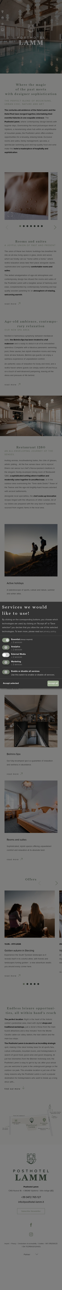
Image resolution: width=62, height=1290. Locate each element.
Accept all (53, 683)
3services (16, 642)
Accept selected (11, 683)
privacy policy (49, 631)
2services (16, 649)
